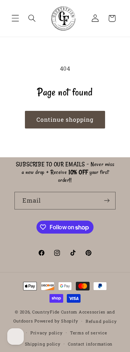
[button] (15, 18)
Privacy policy (46, 332)
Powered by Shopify (56, 321)
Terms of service (88, 332)
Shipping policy (43, 344)
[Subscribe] (107, 200)
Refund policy (101, 321)
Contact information (90, 344)
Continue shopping (65, 119)
